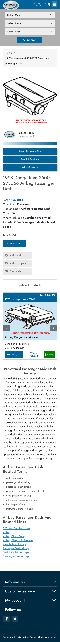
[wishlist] (44, 4)
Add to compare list (19, 263)
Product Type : (11, 209)
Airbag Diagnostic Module (18, 540)
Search (31, 40)
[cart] (48, 4)
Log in (35, 4)
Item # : (7, 200)
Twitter (15, 619)
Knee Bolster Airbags (14, 544)
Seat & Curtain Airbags (16, 552)
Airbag (7, 532)
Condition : (9, 204)
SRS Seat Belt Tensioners (16, 528)
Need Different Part (30, 151)
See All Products (30, 159)
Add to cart (14, 243)
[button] (54, 4)
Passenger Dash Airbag (16, 548)
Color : (7, 213)
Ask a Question (30, 167)
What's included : (13, 218)
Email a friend (17, 271)
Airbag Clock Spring (14, 536)
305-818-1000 (40, 4)
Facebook (7, 619)
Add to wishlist (17, 255)
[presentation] (6, 328)
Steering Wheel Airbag (16, 556)
